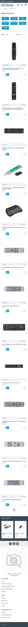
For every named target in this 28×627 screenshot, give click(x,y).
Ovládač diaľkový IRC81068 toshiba (11, 499)
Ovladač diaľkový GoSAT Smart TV (11, 382)
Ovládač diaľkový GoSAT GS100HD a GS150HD (14, 344)
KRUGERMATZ (6, 65)
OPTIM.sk (7, 5)
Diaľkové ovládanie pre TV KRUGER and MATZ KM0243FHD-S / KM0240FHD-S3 (12, 108)
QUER (4, 224)
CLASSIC (5, 264)
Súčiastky (6, 8)
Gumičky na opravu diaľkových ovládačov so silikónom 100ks (14, 188)
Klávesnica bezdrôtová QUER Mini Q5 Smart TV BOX (13, 228)
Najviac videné (5, 518)
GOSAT (4, 341)
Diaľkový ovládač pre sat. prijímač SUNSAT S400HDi (13, 148)
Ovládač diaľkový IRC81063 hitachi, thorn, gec (14, 461)
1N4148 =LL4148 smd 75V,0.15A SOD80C (20, 533)
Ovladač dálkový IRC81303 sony (10, 305)
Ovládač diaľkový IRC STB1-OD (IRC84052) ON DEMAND (14, 422)
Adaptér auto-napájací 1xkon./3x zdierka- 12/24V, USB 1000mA (7, 533)
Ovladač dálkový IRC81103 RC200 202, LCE (13, 267)
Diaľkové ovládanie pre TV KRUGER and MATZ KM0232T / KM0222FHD (12, 69)
